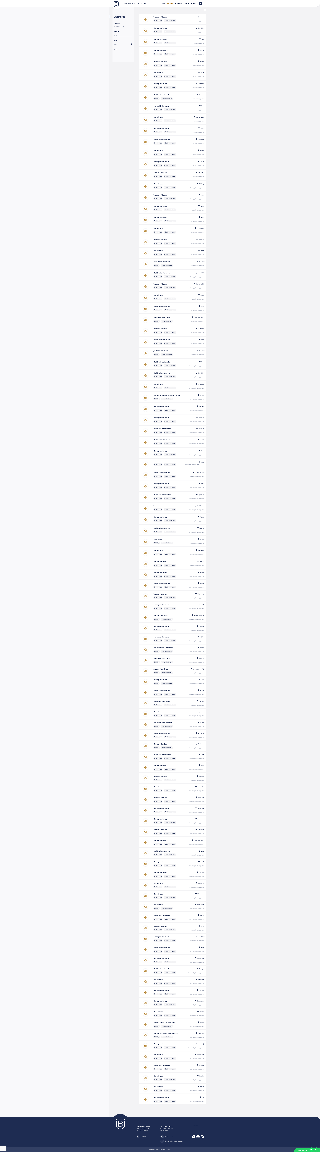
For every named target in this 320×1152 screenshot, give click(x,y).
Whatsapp (311, 1149)
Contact (193, 3)
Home (163, 3)
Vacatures (170, 3)
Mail (316, 1149)
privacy (169, 1149)
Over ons (186, 3)
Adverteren (178, 3)
